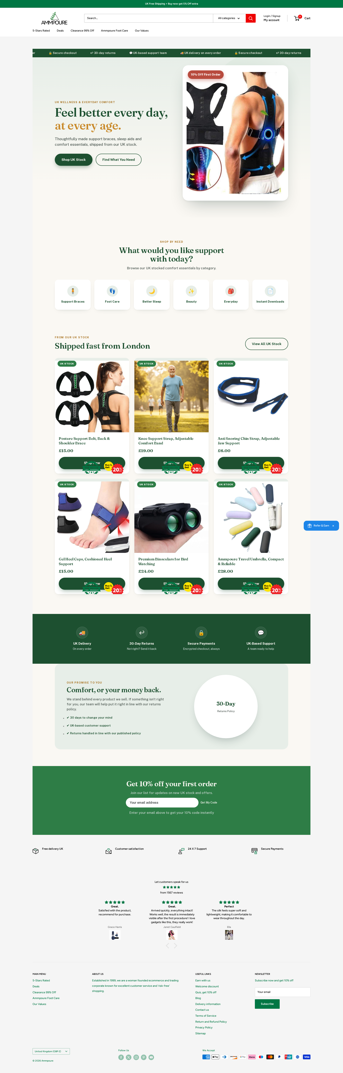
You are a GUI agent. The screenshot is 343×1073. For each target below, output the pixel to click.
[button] (168, 945)
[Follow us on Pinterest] (143, 1057)
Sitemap (200, 1033)
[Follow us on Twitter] (128, 1057)
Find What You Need (118, 160)
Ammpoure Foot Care (114, 30)
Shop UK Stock (74, 160)
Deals (60, 30)
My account (271, 20)
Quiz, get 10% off (205, 992)
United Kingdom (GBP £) (48, 1051)
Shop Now (92, 463)
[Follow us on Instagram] (136, 1057)
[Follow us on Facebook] (121, 1057)
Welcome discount (207, 986)
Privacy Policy (204, 1027)
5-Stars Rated (41, 30)
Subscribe (267, 1004)
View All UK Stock (266, 344)
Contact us (202, 1010)
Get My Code (208, 802)
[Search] (251, 18)
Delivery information (208, 1004)
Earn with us (202, 980)
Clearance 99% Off (82, 30)
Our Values (142, 30)
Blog (198, 998)
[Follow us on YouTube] (151, 1057)
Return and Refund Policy (211, 1021)
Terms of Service (205, 1015)
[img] (171, 887)
